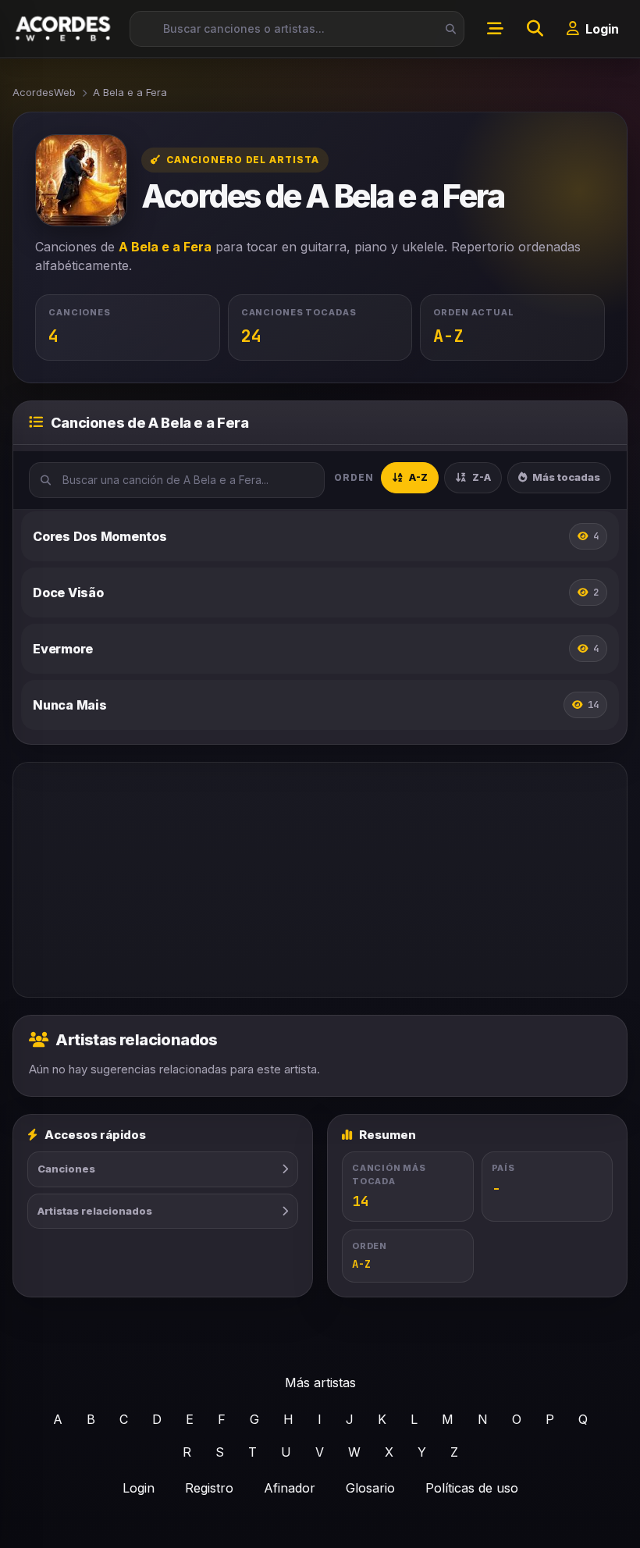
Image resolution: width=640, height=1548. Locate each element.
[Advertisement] (320, 879)
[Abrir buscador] (534, 28)
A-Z (418, 477)
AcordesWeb (44, 92)
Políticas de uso (471, 1488)
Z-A (481, 477)
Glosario (370, 1488)
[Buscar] (446, 28)
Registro (209, 1488)
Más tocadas (566, 477)
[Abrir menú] (494, 28)
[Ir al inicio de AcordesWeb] (64, 28)
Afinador (289, 1488)
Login (139, 1488)
